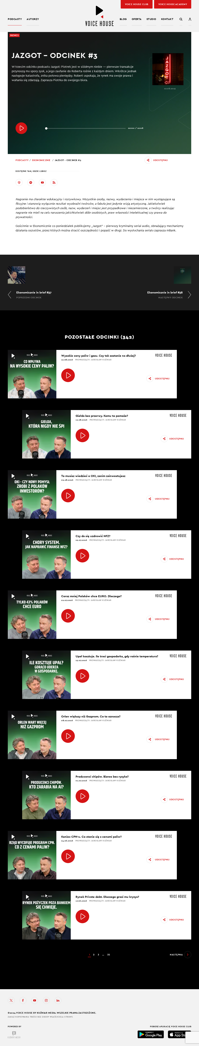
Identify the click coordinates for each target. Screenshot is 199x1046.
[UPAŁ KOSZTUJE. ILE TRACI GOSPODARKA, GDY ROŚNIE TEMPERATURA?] (82, 676)
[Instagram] (46, 1000)
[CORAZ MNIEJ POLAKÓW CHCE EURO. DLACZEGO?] (68, 616)
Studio (151, 19)
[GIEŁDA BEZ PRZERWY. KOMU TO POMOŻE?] (82, 435)
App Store (179, 1034)
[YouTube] (42, 182)
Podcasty (15, 19)
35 (108, 954)
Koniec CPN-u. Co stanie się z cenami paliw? (91, 836)
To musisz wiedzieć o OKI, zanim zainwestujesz (93, 476)
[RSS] (54, 182)
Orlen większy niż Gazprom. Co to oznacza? (90, 716)
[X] (11, 1000)
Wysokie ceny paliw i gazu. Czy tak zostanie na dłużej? (98, 355)
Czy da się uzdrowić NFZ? (93, 536)
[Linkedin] (57, 1000)
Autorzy (33, 19)
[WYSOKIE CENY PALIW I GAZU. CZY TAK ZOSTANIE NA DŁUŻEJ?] (68, 375)
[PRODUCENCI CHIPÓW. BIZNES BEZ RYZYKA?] (82, 796)
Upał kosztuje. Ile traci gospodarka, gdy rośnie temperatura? (117, 656)
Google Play (151, 1034)
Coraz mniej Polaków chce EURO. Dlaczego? (91, 596)
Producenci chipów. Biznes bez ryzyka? (102, 776)
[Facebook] (22, 1000)
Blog (123, 19)
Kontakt (167, 19)
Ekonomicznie (41, 160)
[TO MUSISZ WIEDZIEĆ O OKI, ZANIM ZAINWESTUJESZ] (68, 495)
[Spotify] (30, 182)
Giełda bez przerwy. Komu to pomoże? (102, 416)
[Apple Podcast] (19, 182)
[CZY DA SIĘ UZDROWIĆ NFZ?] (82, 555)
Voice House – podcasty (99, 16)
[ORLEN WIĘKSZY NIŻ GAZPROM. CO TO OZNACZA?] (68, 736)
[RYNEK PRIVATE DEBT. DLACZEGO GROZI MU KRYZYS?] (82, 916)
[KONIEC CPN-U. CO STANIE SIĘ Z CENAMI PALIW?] (68, 856)
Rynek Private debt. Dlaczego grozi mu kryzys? (107, 897)
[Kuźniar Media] (14, 1034)
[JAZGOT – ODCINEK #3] (21, 128)
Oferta (137, 19)
